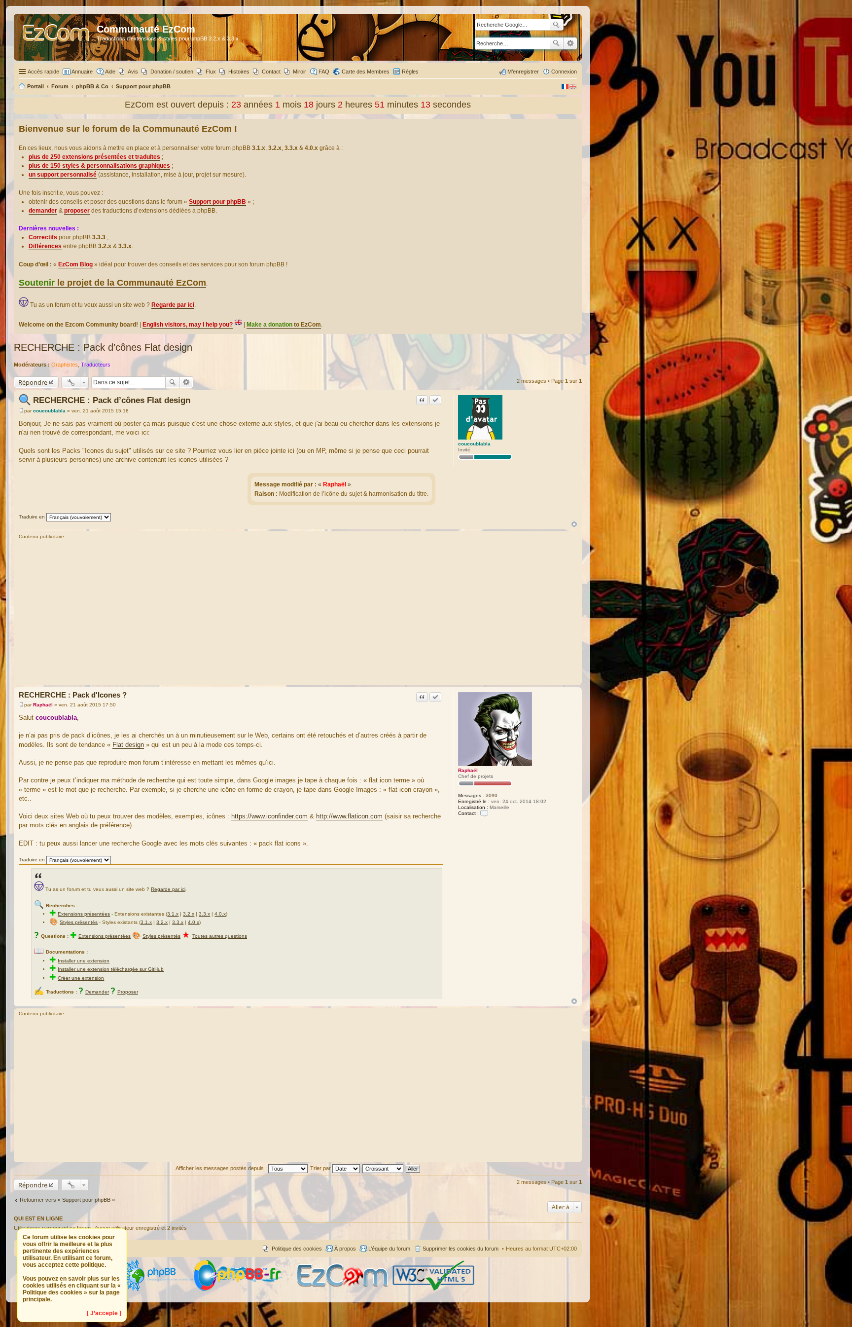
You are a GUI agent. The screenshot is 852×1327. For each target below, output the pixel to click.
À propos (345, 1249)
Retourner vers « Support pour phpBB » (67, 1200)
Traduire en (32, 516)
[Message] (21, 410)
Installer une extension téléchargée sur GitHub (111, 969)
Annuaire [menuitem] (82, 71)
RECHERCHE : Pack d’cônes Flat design (103, 347)
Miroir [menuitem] (299, 71)
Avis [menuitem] (133, 71)
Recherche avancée (570, 43)
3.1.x (172, 914)
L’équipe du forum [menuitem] (389, 1249)
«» (334, 484)
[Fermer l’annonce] (574, 127)
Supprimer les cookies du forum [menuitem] (460, 1249)
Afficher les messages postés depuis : (222, 1168)
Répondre (32, 382)
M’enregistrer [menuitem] (523, 71)
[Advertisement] (298, 614)
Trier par (321, 1168)
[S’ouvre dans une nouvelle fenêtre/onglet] (157, 1289)
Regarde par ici (168, 889)
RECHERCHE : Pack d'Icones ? (73, 695)
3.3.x (204, 914)
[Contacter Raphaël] (484, 813)
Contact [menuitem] (271, 71)
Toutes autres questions (219, 936)
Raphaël (468, 770)
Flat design (128, 744)
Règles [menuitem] (410, 71)
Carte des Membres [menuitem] (366, 71)
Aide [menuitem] (110, 71)
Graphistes (64, 365)
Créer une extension (81, 978)
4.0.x (220, 914)
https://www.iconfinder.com (269, 816)
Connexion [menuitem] (564, 71)
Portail (35, 86)
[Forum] (56, 37)
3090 (491, 795)
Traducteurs (95, 365)
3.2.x (188, 914)
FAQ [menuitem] (324, 71)
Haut (574, 524)
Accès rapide (43, 71)
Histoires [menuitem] (238, 71)
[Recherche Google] (556, 25)
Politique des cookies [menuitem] (297, 1249)
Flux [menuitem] (211, 71)
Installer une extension (83, 960)
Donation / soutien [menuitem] (171, 71)
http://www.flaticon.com (349, 816)
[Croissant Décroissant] (383, 1168)
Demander (97, 992)
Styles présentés (79, 922)
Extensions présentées (84, 914)
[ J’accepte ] (104, 1313)
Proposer (127, 992)
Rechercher (556, 43)
